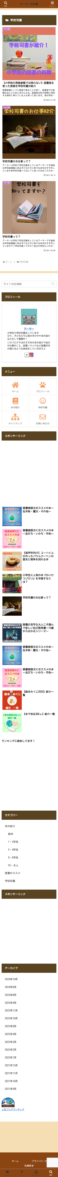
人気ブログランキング (13, 1109)
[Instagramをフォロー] (31, 355)
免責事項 (29, 1166)
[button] (53, 284)
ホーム (15, 1161)
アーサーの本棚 (29, 4)
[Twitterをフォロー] (27, 355)
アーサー (29, 329)
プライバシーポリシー (43, 1161)
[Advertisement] (29, 472)
